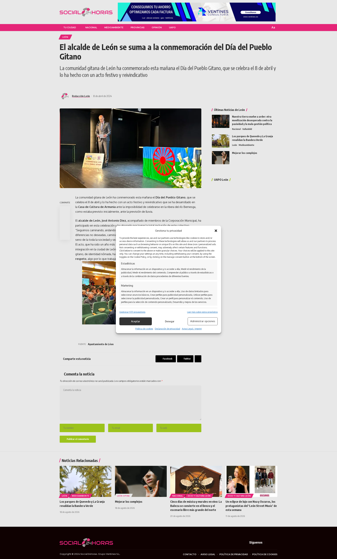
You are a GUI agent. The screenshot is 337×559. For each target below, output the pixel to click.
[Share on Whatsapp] (74, 84)
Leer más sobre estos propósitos (202, 312)
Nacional (236, 129)
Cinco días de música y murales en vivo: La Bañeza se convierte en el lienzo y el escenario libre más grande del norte (196, 505)
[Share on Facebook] (62, 84)
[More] (93, 84)
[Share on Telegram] (81, 84)
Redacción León (81, 96)
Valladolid (247, 129)
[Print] (65, 235)
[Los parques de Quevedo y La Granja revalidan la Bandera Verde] (220, 141)
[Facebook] (268, 542)
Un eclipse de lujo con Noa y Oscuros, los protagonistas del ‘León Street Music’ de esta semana (251, 505)
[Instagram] (276, 542)
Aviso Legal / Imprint (192, 328)
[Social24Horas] (86, 12)
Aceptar (135, 321)
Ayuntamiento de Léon (101, 344)
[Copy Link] (87, 84)
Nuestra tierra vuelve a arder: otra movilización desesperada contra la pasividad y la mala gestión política (252, 120)
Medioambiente (246, 145)
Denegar (169, 321)
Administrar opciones (202, 321)
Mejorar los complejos (244, 152)
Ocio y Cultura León (199, 496)
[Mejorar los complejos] (220, 157)
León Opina (237, 158)
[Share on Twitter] (68, 84)
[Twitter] (272, 542)
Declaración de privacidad (167, 328)
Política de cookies (144, 328)
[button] (216, 230)
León (65, 37)
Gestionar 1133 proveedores (132, 312)
